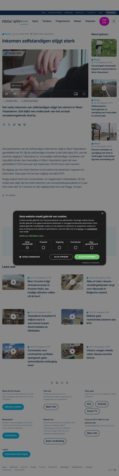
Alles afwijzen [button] (61, 257)
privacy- (81, 229)
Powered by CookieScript (90, 263)
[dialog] (59, 238)
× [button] (102, 213)
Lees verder (24, 231)
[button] (59, 236)
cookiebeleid (92, 229)
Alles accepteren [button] (87, 257)
